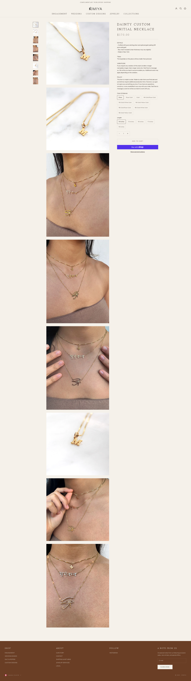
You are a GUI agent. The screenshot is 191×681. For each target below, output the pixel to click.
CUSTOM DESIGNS (96, 13)
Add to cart (137, 141)
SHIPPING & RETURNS (63, 659)
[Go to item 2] (35, 32)
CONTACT (59, 656)
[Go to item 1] (35, 24)
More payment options (138, 152)
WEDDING (76, 13)
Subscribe (165, 667)
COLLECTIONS (131, 13)
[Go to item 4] (35, 48)
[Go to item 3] (35, 40)
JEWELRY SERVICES (63, 663)
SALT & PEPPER (10, 659)
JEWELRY (115, 13)
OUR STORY (60, 653)
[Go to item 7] (35, 73)
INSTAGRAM (114, 653)
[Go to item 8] (35, 81)
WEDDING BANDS (11, 656)
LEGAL (58, 666)
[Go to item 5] (35, 57)
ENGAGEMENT (59, 13)
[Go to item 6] (35, 65)
